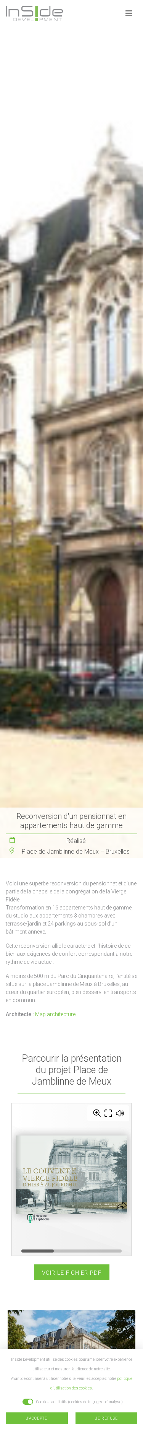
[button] (129, 13)
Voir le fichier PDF (71, 1272)
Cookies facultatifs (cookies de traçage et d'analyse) (79, 1402)
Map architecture (55, 1014)
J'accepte (36, 1418)
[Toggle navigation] (129, 13)
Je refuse (106, 1418)
